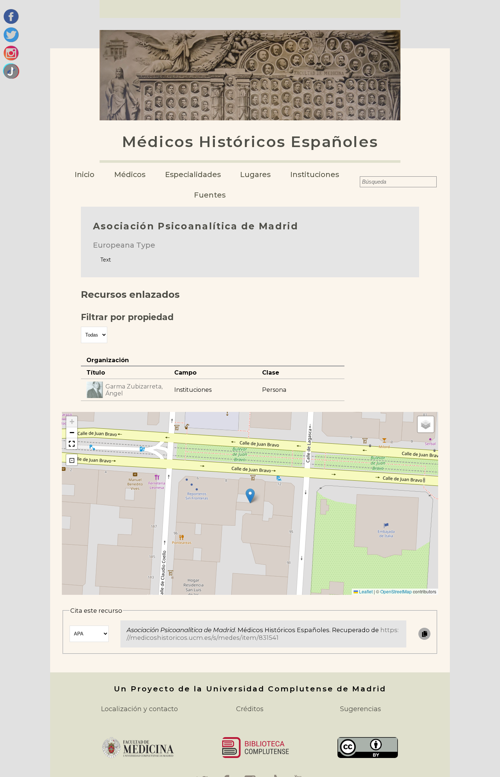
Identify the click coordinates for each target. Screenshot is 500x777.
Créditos (250, 709)
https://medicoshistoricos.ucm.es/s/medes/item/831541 (263, 633)
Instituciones (314, 174)
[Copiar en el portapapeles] (424, 634)
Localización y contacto (139, 709)
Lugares (255, 174)
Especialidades (193, 174)
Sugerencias (360, 709)
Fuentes (209, 195)
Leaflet (365, 591)
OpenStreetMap (396, 591)
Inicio (84, 174)
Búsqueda (355, 181)
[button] (250, 495)
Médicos (129, 174)
